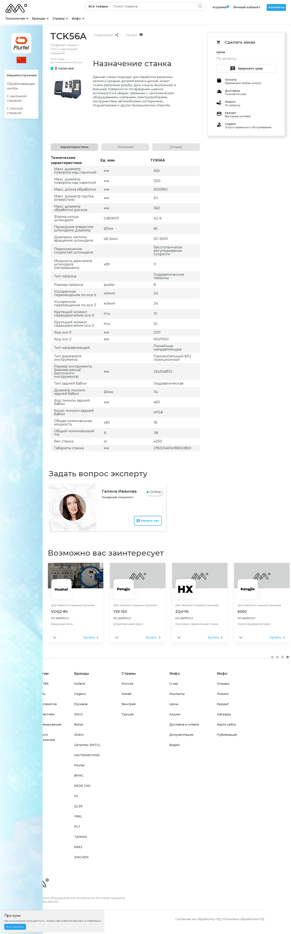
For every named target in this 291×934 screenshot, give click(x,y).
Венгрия (128, 704)
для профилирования (44, 724)
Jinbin (79, 735)
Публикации (227, 735)
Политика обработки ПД (243, 919)
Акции (174, 714)
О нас (173, 684)
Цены (173, 704)
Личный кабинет (246, 7)
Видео (174, 745)
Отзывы (223, 684)
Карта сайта (226, 724)
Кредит (223, 704)
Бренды (38, 18)
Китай (126, 694)
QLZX (78, 806)
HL (76, 796)
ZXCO (78, 714)
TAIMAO (80, 837)
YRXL (78, 816)
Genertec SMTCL (87, 745)
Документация (181, 735)
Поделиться (103, 35)
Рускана (80, 704)
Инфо (76, 18)
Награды (224, 714)
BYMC (78, 775)
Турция (128, 714)
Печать (131, 35)
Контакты (276, 7)
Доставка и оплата (184, 724)
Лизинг (223, 694)
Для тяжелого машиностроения (73, 605)
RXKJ (78, 847)
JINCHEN (81, 857)
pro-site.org (50, 901)
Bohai (78, 724)
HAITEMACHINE (87, 755)
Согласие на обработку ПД (197, 919)
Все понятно (15, 926)
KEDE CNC (82, 786)
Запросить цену (250, 68)
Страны (58, 18)
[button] (272, 657)
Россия (127, 684)
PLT (77, 826)
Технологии (15, 18)
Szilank (79, 684)
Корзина (220, 7)
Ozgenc (80, 694)
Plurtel (79, 765)
